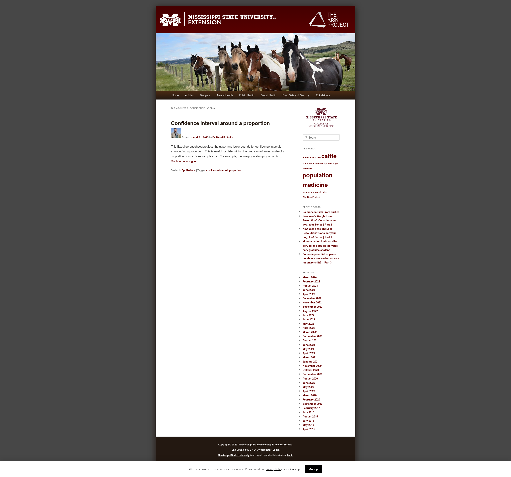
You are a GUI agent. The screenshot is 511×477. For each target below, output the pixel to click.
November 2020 (312, 366)
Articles (189, 95)
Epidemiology (331, 163)
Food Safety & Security (296, 95)
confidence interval (217, 170)
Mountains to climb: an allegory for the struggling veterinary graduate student (321, 245)
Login (290, 455)
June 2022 (309, 319)
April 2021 (309, 353)
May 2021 (308, 349)
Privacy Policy (274, 469)
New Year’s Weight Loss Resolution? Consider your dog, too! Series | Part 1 (319, 233)
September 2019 (312, 403)
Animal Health (225, 95)
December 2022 (312, 298)
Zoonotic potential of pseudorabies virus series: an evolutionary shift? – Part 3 (321, 258)
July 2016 (308, 412)
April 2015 (309, 429)
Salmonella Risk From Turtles (321, 212)
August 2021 (310, 340)
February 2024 (311, 281)
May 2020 (308, 387)
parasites (307, 168)
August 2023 (310, 285)
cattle (329, 156)
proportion (235, 170)
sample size (321, 192)
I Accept (313, 469)
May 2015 (308, 425)
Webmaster (264, 449)
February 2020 (311, 399)
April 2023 (309, 294)
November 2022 (312, 302)
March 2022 (310, 332)
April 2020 (309, 391)
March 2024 (310, 277)
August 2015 (310, 416)
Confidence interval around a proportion (220, 123)
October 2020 (311, 370)
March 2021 (310, 357)
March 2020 (310, 395)
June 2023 (309, 290)
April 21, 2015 (201, 137)
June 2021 (309, 345)
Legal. (276, 449)
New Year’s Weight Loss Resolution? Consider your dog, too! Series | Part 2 (319, 220)
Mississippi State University (234, 455)
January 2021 (311, 361)
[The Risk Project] (329, 19)
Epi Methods (323, 95)
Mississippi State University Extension (218, 18)
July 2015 (308, 420)
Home (175, 95)
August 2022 (310, 311)
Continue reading (184, 161)
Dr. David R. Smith (222, 137)
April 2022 (309, 328)
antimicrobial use (312, 157)
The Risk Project (311, 197)
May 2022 (308, 323)
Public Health (246, 95)
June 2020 (309, 383)
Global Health (268, 95)
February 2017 (311, 408)
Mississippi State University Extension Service (265, 444)
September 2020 (312, 374)
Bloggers (205, 95)
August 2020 (310, 378)
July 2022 (308, 315)
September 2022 (312, 306)
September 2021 (312, 336)
